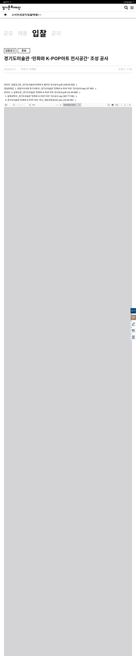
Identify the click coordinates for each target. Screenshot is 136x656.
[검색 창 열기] (126, 8)
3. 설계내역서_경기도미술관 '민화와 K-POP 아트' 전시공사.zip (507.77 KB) (39, 96)
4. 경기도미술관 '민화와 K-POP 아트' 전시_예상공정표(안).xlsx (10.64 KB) (39, 100)
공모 (8, 33)
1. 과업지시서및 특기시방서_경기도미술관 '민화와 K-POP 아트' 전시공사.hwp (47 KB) (54, 88)
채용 (22, 33)
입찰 (39, 34)
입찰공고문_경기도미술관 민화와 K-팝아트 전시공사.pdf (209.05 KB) (43, 85)
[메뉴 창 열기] (132, 8)
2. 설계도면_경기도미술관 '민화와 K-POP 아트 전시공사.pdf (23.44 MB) (44, 92)
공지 (56, 33)
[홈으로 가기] (5, 15)
